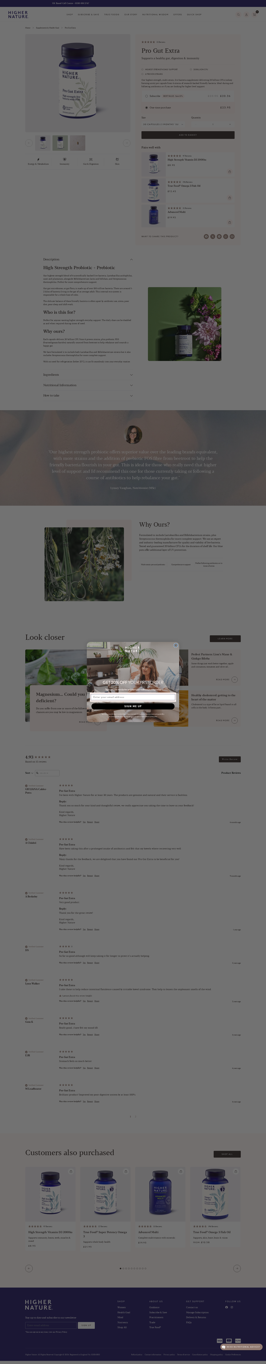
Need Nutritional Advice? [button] (243, 1347)
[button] (241, 1347)
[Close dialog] (176, 645)
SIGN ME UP (133, 706)
